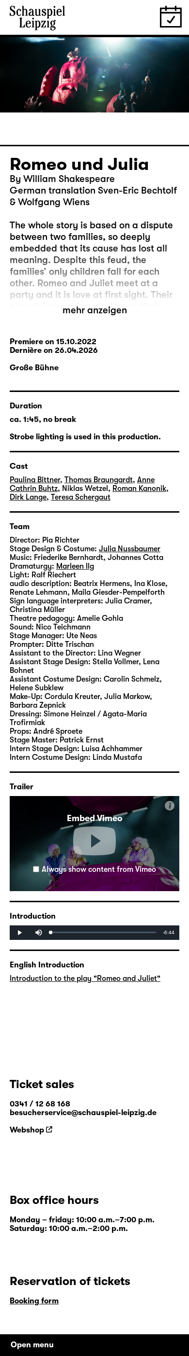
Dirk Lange (28, 497)
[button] (94, 840)
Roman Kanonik (139, 488)
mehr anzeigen (95, 310)
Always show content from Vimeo (99, 869)
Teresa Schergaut (80, 497)
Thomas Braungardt (98, 479)
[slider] (103, 932)
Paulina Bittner (35, 479)
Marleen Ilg (75, 566)
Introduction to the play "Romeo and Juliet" (85, 978)
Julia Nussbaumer (129, 549)
